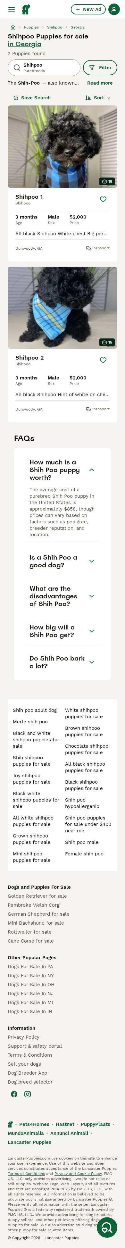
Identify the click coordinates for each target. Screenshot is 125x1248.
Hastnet (65, 1124)
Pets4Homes (34, 1124)
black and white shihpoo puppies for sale (36, 739)
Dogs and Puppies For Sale (39, 887)
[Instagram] (27, 1094)
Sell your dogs (24, 1064)
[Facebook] (14, 1094)
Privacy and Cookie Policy (78, 1173)
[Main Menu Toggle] (11, 9)
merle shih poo (30, 722)
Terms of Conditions (26, 1173)
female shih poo (84, 854)
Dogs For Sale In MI (30, 1002)
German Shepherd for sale (39, 914)
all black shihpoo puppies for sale (85, 767)
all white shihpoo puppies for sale (33, 821)
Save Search (36, 98)
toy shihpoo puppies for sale (32, 779)
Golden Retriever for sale (37, 896)
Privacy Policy (23, 1037)
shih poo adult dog (35, 710)
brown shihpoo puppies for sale (84, 731)
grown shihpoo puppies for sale (32, 839)
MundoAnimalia (26, 1133)
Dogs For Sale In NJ (31, 993)
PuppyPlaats (95, 1124)
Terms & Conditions (30, 1055)
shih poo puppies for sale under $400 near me (88, 824)
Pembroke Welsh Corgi (34, 905)
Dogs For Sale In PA (30, 966)
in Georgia (24, 44)
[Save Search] (107, 1227)
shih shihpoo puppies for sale (32, 761)
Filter (105, 68)
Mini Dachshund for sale (36, 923)
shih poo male (82, 842)
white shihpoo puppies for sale (84, 713)
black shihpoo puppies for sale (84, 785)
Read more (100, 83)
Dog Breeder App (27, 1073)
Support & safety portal (35, 1046)
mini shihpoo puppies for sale (32, 857)
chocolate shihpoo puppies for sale (86, 749)
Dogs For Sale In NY (31, 975)
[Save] (103, 199)
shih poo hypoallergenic (82, 803)
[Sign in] (114, 9)
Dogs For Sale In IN (30, 1011)
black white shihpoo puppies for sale (36, 800)
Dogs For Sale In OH (31, 984)
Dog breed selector (30, 1082)
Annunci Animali (69, 1133)
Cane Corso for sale (31, 941)
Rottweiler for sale (30, 932)
